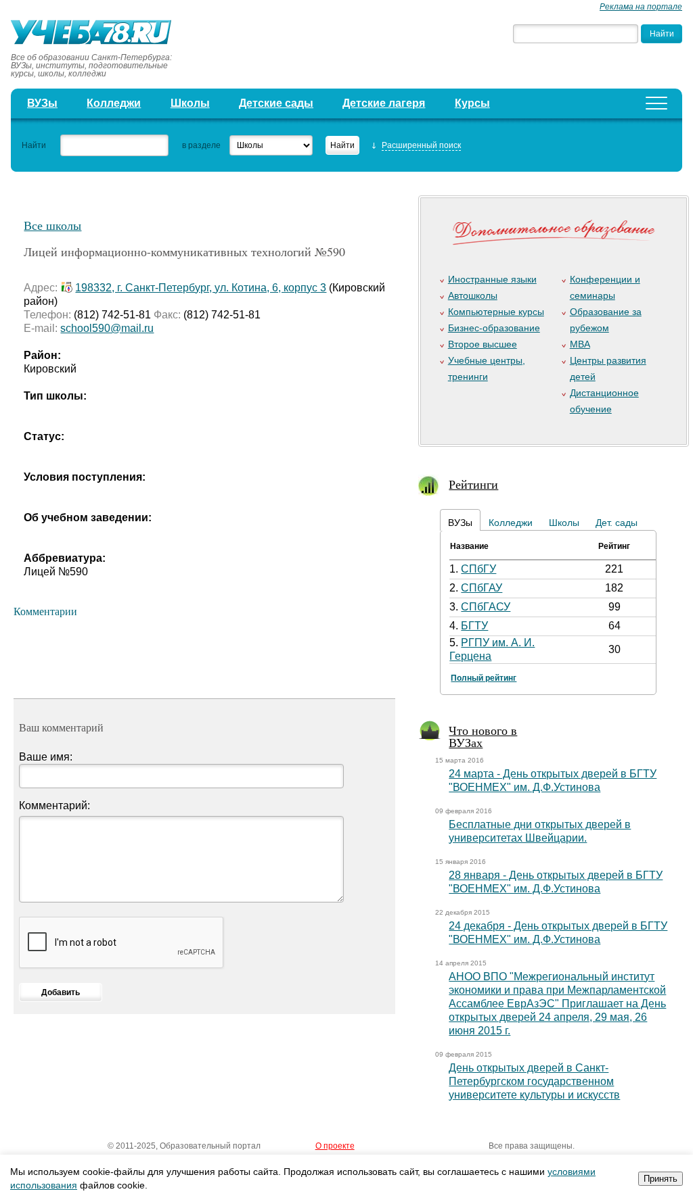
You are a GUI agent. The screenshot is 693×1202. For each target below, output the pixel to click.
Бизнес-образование (494, 327)
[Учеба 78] (95, 34)
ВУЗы (42, 103)
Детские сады (276, 103)
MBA (580, 344)
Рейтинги (473, 484)
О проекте (335, 1146)
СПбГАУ (481, 588)
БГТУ (474, 625)
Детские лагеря (383, 103)
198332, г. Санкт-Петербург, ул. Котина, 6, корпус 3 (200, 287)
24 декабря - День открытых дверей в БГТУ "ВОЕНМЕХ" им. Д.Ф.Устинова (558, 932)
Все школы (52, 225)
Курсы (472, 103)
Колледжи (114, 103)
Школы (190, 103)
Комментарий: (54, 805)
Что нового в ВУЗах (483, 736)
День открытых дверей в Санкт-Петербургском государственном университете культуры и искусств (534, 1081)
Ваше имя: (45, 757)
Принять (660, 1179)
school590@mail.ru (107, 328)
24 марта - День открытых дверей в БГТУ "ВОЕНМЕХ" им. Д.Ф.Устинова (552, 780)
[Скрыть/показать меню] (656, 103)
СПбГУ (478, 569)
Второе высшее (482, 344)
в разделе (201, 145)
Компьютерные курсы (496, 311)
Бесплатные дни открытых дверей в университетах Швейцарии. (540, 831)
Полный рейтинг (483, 678)
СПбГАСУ (485, 606)
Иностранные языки (492, 279)
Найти (34, 145)
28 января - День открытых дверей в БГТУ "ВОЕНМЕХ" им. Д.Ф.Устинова (556, 881)
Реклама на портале (641, 6)
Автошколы (472, 295)
